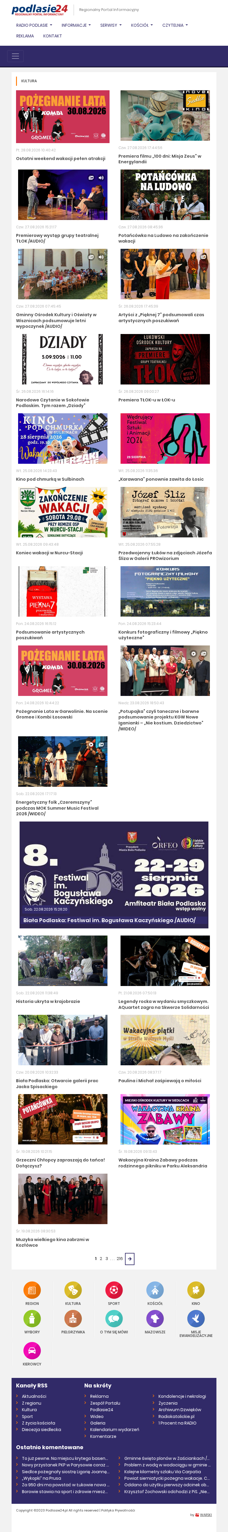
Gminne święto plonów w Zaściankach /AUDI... (168, 1458)
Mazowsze (155, 1332)
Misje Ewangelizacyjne (196, 1334)
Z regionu (31, 1403)
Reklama (25, 36)
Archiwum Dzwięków (180, 1410)
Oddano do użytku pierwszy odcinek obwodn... (168, 1485)
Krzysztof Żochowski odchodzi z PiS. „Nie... (167, 1492)
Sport (114, 1303)
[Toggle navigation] (15, 56)
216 (120, 1259)
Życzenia (168, 1403)
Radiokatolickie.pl (176, 1416)
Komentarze (103, 1436)
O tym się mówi (114, 1332)
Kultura (73, 1303)
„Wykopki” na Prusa (41, 1478)
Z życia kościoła (38, 1423)
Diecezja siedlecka (41, 1430)
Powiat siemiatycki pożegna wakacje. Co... (168, 1478)
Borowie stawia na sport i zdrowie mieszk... (66, 1492)
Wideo (97, 1416)
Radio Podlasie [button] (32, 25)
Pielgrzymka (73, 1332)
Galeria (97, 1423)
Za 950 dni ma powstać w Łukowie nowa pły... (66, 1485)
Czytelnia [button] (173, 25)
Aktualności (34, 1396)
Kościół (155, 1303)
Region (32, 1303)
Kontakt (52, 36)
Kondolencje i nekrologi (182, 1396)
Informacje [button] (75, 25)
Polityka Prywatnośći (118, 1510)
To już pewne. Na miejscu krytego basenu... (66, 1458)
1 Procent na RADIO (178, 1423)
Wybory (32, 1332)
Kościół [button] (140, 25)
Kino (196, 1303)
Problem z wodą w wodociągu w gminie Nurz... (168, 1465)
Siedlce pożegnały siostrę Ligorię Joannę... (66, 1472)
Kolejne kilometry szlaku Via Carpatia (162, 1472)
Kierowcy (32, 1364)
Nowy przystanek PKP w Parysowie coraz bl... (66, 1465)
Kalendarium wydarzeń (114, 1430)
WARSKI (206, 1514)
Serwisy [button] (109, 25)
